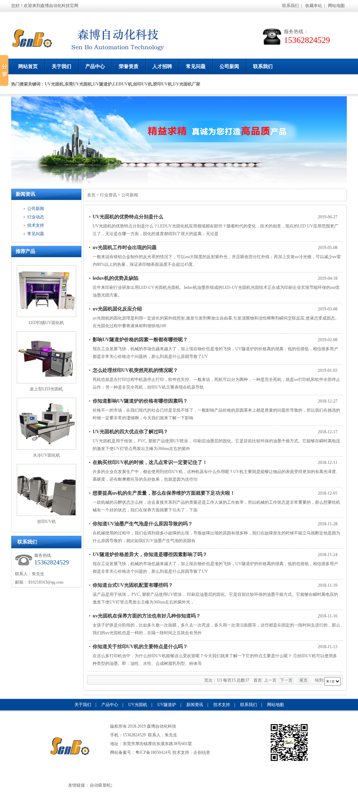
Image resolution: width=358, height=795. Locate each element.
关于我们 (61, 66)
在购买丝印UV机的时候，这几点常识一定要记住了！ (150, 462)
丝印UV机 (46, 521)
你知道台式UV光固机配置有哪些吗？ (133, 585)
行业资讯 (108, 195)
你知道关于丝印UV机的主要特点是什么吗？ (140, 646)
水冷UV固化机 (46, 455)
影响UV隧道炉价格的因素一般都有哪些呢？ (140, 339)
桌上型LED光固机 (46, 389)
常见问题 (196, 66)
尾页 (303, 680)
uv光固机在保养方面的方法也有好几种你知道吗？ (147, 615)
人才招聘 (162, 66)
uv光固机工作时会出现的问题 (125, 247)
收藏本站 (313, 5)
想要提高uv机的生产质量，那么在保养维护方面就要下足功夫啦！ (164, 493)
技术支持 (35, 225)
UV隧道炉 (166, 704)
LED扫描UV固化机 (46, 322)
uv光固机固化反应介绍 (117, 309)
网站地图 (336, 5)
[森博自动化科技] (32, 40)
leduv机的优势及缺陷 (115, 278)
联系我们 (290, 5)
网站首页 (28, 66)
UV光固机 (137, 704)
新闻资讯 (25, 194)
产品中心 (95, 66)
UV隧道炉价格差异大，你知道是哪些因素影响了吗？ (150, 554)
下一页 (286, 680)
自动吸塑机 (100, 785)
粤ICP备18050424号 (153, 752)
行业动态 (35, 217)
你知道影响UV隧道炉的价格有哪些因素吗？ (140, 401)
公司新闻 (229, 66)
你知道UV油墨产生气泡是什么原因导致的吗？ (143, 523)
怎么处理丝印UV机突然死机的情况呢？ (135, 370)
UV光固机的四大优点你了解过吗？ (130, 431)
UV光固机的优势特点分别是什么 (128, 216)
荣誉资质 (128, 66)
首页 (91, 195)
